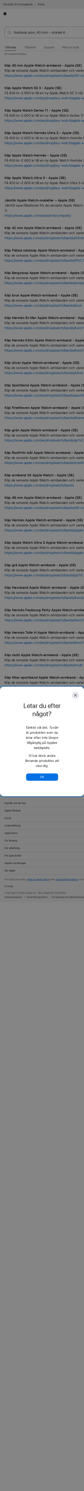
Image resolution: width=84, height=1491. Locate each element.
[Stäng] (75, 695)
